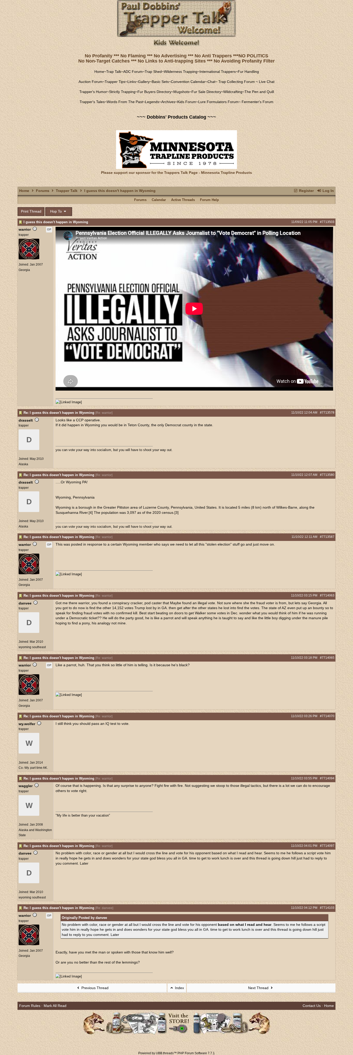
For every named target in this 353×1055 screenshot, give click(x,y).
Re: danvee (104, 908)
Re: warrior (104, 413)
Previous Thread (94, 988)
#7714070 (327, 716)
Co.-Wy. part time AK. (33, 768)
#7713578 (327, 412)
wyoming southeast (32, 647)
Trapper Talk (67, 191)
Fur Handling (248, 71)
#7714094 (327, 778)
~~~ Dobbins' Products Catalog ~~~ (176, 117)
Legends (152, 102)
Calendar (159, 200)
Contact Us (312, 1006)
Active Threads (183, 200)
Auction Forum (91, 82)
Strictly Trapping (122, 92)
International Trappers (217, 71)
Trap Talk (113, 71)
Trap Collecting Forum (236, 82)
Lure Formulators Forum (218, 102)
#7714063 (327, 595)
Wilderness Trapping (180, 71)
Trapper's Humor (93, 92)
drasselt (26, 420)
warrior (25, 229)
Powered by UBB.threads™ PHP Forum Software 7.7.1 (176, 1053)
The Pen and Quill (259, 92)
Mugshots (181, 92)
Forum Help (209, 200)
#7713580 (327, 475)
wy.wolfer (27, 724)
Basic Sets (160, 82)
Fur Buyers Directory (154, 92)
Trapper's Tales (92, 102)
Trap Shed (153, 71)
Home (99, 71)
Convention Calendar (188, 82)
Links (131, 82)
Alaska (23, 464)
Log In (327, 191)
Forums (42, 191)
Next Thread (259, 988)
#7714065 (327, 658)
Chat (211, 82)
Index (179, 988)
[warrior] (29, 258)
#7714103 (327, 908)
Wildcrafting (232, 92)
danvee (25, 603)
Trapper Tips (115, 82)
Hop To (56, 211)
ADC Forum (133, 71)
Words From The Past (125, 102)
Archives (168, 102)
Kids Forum (186, 102)
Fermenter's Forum (257, 102)
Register (306, 191)
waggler (26, 786)
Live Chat (266, 82)
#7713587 (327, 537)
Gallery (144, 82)
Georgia (24, 270)
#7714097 (327, 846)
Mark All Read (55, 1006)
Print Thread (31, 211)
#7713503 (327, 222)
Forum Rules (29, 1006)
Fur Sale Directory (206, 92)
